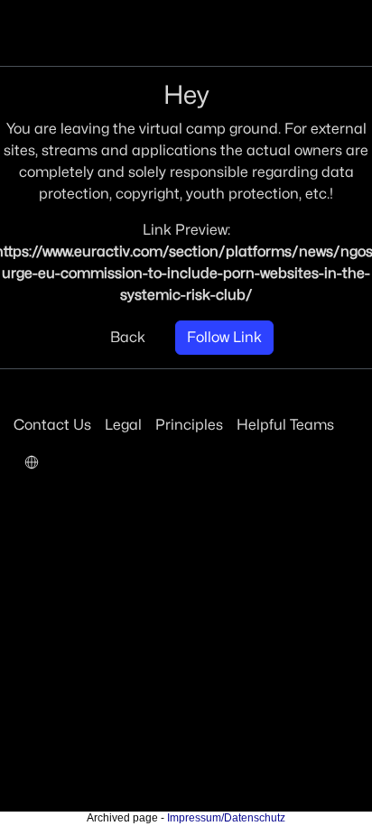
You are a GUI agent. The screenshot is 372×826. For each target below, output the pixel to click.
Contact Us (52, 424)
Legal (123, 424)
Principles (189, 424)
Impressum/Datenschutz (226, 818)
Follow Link (224, 337)
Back (127, 337)
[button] (32, 461)
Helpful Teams (285, 424)
